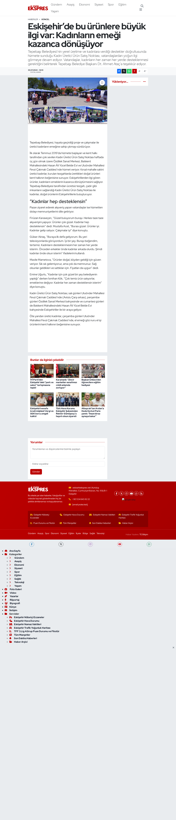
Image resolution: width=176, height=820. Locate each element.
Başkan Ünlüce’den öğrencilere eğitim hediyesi (91, 382)
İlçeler (78, 533)
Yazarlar (13, 596)
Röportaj (14, 599)
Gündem (56, 4)
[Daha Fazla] (134, 71)
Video (12, 592)
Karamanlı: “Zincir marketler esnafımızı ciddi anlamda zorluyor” (66, 383)
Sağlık (92, 533)
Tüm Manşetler (69, 523)
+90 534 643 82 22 (81, 499)
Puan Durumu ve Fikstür (44, 523)
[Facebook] (116, 493)
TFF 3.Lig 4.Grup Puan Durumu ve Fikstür (36, 631)
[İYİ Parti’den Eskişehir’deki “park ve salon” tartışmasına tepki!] (42, 370)
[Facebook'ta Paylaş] (119, 71)
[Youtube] (131, 493)
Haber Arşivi (127, 523)
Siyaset (99, 4)
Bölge (85, 533)
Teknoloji (100, 533)
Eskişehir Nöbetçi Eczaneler (39, 516)
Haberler (33, 19)
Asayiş (70, 4)
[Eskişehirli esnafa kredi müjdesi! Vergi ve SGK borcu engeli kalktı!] (42, 399)
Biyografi (14, 603)
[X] (121, 493)
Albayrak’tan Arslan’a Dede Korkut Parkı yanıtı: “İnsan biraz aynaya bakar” (93, 412)
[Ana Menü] (140, 9)
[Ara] (142, 6)
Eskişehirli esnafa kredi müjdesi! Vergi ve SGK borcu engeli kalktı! (41, 412)
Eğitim (122, 4)
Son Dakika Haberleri (101, 523)
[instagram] (90, 544)
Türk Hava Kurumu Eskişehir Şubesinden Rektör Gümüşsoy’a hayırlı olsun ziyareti (67, 412)
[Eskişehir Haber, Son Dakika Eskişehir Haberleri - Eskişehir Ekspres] (38, 8)
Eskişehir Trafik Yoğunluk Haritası (131, 516)
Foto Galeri (15, 589)
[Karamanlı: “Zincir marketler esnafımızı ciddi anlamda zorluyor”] (67, 370)
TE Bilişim (143, 534)
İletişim (13, 610)
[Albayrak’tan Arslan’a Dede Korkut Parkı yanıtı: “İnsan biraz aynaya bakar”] (93, 399)
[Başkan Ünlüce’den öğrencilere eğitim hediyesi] (93, 370)
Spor (111, 4)
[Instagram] (126, 493)
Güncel (45, 19)
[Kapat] (174, 648)
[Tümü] (144, 81)
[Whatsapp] (136, 493)
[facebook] (31, 544)
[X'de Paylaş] (124, 71)
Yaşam (55, 11)
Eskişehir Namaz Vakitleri (104, 514)
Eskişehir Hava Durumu (74, 514)
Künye (12, 606)
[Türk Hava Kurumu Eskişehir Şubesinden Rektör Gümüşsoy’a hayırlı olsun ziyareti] (67, 399)
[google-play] (129, 499)
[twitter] (61, 544)
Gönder (36, 471)
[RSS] (141, 493)
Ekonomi (84, 4)
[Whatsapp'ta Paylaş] (129, 71)
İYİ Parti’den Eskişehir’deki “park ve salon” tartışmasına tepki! (41, 383)
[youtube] (119, 544)
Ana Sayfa (14, 550)
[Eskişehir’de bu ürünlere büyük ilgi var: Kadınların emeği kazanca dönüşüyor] (67, 101)
